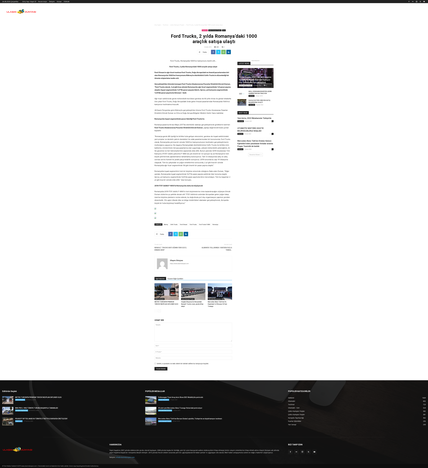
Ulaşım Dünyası (176, 260)
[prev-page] (155, 310)
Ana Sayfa (157, 25)
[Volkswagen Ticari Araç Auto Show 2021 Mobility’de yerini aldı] (150, 400)
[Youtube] (424, 1)
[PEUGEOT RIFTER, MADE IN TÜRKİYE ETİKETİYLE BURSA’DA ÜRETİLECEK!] (7, 421)
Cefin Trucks (173, 224)
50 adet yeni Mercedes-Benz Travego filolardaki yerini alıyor (180, 408)
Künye (59, 1)
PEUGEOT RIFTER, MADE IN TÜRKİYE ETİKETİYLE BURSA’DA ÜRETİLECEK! (41, 419)
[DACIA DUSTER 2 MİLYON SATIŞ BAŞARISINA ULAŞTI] (241, 102)
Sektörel (251, 96)
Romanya (215, 224)
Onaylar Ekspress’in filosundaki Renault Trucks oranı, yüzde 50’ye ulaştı (192, 304)
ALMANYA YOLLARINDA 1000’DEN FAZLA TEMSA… (217, 249)
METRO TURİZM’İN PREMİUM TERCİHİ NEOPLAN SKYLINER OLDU (38, 397)
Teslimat (165, 25)
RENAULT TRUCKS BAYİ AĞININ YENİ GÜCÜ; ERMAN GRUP (170, 249)
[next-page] (159, 310)
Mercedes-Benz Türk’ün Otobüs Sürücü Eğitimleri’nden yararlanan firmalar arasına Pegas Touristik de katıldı (255, 143)
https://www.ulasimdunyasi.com (179, 263)
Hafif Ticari (19, 421)
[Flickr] (412, 1)
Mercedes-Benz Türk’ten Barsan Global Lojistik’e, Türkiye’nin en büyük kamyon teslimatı (190, 419)
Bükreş (166, 224)
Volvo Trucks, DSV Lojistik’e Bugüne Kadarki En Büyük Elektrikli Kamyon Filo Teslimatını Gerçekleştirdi (255, 80)
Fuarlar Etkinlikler (164, 400)
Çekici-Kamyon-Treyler (177, 25)
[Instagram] (416, 1)
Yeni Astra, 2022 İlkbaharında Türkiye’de (254, 118)
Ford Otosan (183, 224)
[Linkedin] (228, 52)
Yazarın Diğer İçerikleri (175, 279)
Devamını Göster (254, 155)
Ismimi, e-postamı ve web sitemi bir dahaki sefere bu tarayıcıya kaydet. (183, 363)
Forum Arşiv (42, 1)
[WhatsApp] (223, 52)
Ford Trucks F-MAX (204, 224)
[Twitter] (420, 1)
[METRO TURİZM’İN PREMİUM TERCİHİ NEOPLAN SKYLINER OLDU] (166, 291)
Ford (224, 30)
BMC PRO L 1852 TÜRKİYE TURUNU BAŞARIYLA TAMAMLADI (36, 408)
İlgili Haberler (160, 279)
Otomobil (251, 105)
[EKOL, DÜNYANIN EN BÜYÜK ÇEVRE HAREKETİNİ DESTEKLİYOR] (241, 93)
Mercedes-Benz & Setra (214, 299)
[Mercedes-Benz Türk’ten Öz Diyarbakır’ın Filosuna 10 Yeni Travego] (220, 291)
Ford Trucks (193, 224)
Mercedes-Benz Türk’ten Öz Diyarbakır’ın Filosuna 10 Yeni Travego (217, 304)
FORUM (66, 1)
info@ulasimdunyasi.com (125, 457)
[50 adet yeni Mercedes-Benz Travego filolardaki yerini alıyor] (150, 411)
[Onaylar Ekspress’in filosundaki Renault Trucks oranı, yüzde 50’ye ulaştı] (193, 291)
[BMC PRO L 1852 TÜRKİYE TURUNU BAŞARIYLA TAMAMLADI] (7, 411)
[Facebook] (409, 1)
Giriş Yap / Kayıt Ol (29, 1)
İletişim (52, 1)
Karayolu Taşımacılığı (21, 410)
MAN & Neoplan (159, 299)
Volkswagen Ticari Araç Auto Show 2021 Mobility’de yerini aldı (180, 397)
